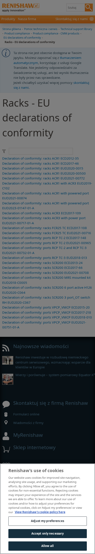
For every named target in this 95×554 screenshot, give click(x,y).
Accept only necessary (47, 533)
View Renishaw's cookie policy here (40, 512)
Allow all (47, 546)
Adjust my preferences (47, 521)
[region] (47, 509)
